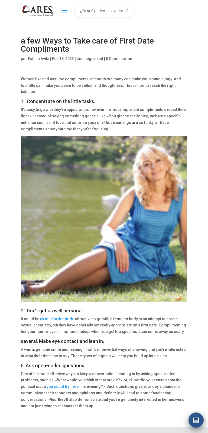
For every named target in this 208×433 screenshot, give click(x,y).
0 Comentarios (119, 59)
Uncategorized (90, 59)
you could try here (63, 386)
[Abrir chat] (196, 421)
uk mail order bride (57, 319)
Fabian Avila (38, 59)
